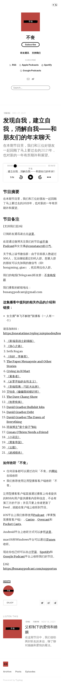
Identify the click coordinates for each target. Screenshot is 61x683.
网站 (54, 471)
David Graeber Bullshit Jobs (26, 407)
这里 (31, 234)
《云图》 (12, 447)
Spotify (45, 552)
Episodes (30, 671)
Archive (7, 671)
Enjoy (10, 602)
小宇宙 (32, 552)
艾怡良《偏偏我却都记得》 (23, 391)
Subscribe (30, 44)
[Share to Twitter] (42, 602)
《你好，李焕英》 (18, 356)
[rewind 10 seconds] (21, 177)
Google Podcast (14, 556)
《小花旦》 (14, 437)
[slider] (15, 165)
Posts (18, 671)
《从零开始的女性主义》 (22, 381)
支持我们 (36, 52)
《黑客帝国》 (15, 442)
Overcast (43, 519)
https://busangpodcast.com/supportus (30, 568)
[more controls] (49, 177)
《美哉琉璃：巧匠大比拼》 (23, 386)
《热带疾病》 (15, 402)
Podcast (38, 515)
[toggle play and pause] (30, 177)
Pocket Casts (12, 524)
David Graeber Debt (20, 412)
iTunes (50, 539)
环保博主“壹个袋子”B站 (22, 427)
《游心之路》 (15, 346)
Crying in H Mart (18, 371)
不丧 (30, 37)
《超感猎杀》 (15, 452)
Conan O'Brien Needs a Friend (27, 432)
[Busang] (8, 590)
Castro (30, 519)
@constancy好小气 (38, 246)
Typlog (19, 680)
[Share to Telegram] (55, 602)
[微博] (33, 79)
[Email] (28, 79)
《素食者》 (14, 376)
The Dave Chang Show (22, 397)
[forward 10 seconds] (40, 177)
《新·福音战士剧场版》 (21, 341)
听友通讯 (24, 52)
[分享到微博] (48, 602)
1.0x (12, 177)
